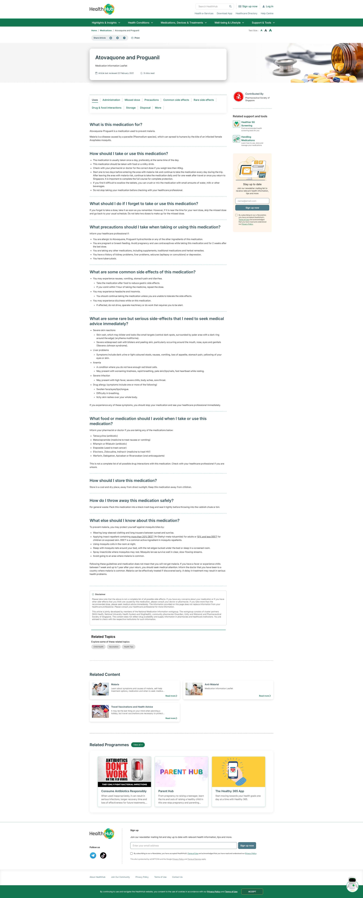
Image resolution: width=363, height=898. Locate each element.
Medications (106, 30)
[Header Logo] (102, 9)
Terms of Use (244, 219)
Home (94, 30)
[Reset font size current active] (266, 30)
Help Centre (267, 13)
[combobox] (215, 6)
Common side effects (176, 99)
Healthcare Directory (246, 13)
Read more (170, 696)
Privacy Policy (247, 224)
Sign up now (250, 6)
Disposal (145, 107)
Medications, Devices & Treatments (182, 22)
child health (98, 647)
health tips (128, 647)
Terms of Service (194, 859)
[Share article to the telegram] (117, 38)
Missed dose (132, 99)
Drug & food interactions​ (107, 107)
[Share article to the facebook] (124, 38)
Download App (224, 13)
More (158, 107)
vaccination (113, 647)
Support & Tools (261, 22)
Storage (131, 107)
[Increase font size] (270, 30)
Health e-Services (204, 13)
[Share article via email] (110, 38)
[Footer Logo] (102, 833)
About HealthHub (97, 877)
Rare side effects (204, 99)
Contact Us (177, 877)
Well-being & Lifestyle (227, 22)
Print (137, 37)
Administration (111, 99)
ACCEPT (252, 891)
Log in (269, 6)
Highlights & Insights (104, 22)
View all (137, 744)
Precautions (151, 99)
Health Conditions (138, 22)
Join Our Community (120, 877)
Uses (95, 99)
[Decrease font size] (261, 30)
